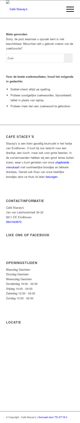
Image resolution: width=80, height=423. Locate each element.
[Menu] (68, 9)
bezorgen (52, 177)
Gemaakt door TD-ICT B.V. (53, 417)
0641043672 (14, 222)
